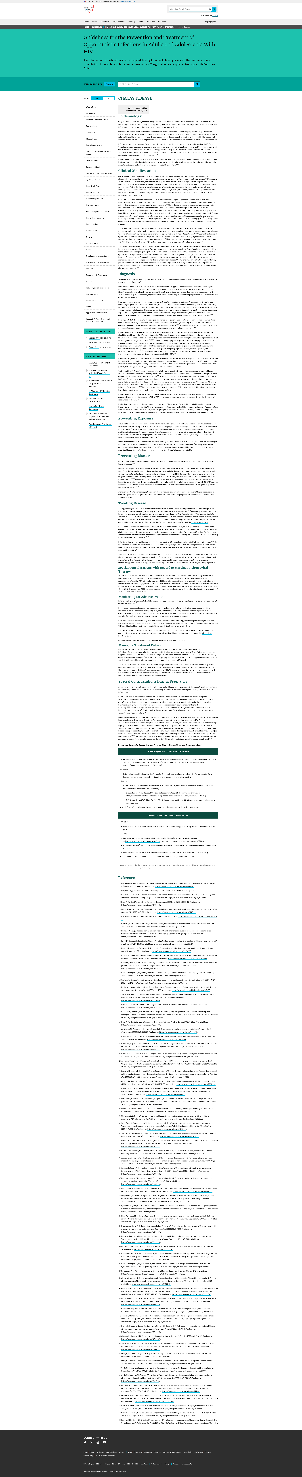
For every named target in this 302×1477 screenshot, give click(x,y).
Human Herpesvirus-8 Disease (98, 211)
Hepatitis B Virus (93, 186)
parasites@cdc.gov (158, 409)
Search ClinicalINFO (213, 9)
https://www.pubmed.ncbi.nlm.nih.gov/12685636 (140, 1232)
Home (86, 21)
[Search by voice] (210, 9)
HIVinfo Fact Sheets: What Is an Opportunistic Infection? (100, 383)
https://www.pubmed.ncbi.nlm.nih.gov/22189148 (140, 1242)
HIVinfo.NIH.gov (89, 1464)
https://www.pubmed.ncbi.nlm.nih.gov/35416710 (140, 1304)
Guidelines (105, 21)
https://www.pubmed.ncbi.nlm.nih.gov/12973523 (140, 936)
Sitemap (208, 1452)
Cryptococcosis (92, 160)
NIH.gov (107, 1464)
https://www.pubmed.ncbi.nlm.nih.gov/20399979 (140, 905)
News (141, 21)
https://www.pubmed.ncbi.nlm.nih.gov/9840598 (170, 1077)
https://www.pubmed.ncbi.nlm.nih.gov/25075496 (154, 1401)
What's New (91, 107)
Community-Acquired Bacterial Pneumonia (98, 152)
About (94, 21)
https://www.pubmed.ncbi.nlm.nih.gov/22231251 (196, 1084)
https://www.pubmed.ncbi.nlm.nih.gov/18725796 (166, 975)
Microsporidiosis (92, 243)
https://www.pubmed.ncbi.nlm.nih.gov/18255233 (187, 958)
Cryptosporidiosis (93, 167)
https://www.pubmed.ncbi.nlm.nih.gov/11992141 (153, 1249)
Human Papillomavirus (95, 218)
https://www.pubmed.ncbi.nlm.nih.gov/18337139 (140, 1174)
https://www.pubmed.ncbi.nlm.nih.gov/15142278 (140, 1007)
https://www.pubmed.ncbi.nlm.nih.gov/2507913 (140, 1381)
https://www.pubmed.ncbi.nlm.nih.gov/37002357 (140, 1339)
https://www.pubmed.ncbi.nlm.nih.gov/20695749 (175, 1416)
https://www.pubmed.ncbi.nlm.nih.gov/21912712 (143, 1067)
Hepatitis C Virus (92, 192)
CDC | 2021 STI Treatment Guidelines (99, 364)
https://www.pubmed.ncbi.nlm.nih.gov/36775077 (151, 1259)
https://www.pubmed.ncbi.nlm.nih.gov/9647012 (178, 1032)
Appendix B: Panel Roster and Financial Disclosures (98, 320)
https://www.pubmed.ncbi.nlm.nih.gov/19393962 (165, 1094)
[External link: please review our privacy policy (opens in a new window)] (91, 1443)
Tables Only (94, 347)
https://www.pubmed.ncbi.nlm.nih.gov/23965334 (182, 1408)
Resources (151, 21)
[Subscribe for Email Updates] (104, 1443)
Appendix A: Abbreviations (96, 313)
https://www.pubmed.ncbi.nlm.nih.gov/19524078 (140, 968)
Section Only (94, 338)
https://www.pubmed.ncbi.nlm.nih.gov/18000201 (190, 1266)
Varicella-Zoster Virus (94, 300)
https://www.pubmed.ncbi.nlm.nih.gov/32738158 (166, 1039)
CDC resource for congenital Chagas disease (188, 689)
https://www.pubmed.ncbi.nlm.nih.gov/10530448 (178, 1056)
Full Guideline (95, 342)
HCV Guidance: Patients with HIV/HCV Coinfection (99, 371)
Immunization (92, 224)
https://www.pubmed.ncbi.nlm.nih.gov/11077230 (169, 1201)
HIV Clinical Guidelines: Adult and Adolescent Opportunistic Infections (139, 27)
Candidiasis (90, 132)
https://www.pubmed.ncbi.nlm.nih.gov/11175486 (140, 1025)
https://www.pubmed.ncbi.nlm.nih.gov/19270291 (140, 1146)
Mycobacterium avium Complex (98, 256)
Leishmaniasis (92, 230)
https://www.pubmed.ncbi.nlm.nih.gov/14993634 (151, 1321)
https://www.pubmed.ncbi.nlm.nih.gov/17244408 (140, 1000)
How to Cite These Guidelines (96, 407)
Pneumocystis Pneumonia (96, 275)
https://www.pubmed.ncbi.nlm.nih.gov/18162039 (179, 1136)
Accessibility (187, 1452)
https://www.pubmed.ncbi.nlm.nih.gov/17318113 (166, 983)
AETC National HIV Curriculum (96, 400)
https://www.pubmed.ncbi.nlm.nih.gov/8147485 (191, 990)
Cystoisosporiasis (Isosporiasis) (99, 173)
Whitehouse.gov (156, 1464)
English (210, 21)
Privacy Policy (88, 1456)
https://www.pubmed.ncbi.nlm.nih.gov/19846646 (140, 1184)
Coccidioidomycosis (94, 145)
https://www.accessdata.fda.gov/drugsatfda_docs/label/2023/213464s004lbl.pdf (185, 1311)
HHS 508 (130, 1464)
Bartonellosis (91, 126)
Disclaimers (199, 1452)
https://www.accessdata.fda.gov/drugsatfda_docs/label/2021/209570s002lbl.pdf (153, 1274)
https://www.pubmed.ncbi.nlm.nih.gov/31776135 (171, 951)
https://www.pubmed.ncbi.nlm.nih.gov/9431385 (143, 1104)
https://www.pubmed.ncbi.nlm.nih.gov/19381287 (192, 1191)
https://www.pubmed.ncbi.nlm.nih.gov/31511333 (183, 1119)
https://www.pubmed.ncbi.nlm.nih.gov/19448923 (140, 1349)
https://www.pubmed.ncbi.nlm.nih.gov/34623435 (176, 1111)
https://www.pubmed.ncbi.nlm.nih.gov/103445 (150, 1222)
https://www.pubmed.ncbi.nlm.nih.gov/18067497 (185, 1153)
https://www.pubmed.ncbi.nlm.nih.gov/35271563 (191, 1294)
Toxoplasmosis (92, 294)
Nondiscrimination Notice (172, 1452)
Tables (89, 306)
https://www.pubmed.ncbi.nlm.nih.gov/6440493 (181, 1391)
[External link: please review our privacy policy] (85, 1443)
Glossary (131, 21)
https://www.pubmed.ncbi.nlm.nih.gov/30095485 (174, 886)
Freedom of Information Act (182, 1464)
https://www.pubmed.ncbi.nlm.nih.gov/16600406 (187, 898)
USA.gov (167, 1464)
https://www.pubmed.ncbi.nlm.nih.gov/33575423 (140, 1049)
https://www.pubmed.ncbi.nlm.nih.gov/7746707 (182, 1363)
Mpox (88, 249)
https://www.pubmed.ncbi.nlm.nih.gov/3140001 (187, 1371)
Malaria (89, 237)
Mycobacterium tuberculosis (97, 262)
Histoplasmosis (92, 205)
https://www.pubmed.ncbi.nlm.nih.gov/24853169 (151, 1284)
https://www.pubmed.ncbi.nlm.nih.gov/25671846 (176, 912)
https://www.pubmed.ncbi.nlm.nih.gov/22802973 (140, 1211)
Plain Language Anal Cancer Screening (100, 425)
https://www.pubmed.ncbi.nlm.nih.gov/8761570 (166, 1164)
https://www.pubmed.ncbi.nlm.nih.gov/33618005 (140, 1332)
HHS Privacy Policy (141, 1464)
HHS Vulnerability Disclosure (105, 1456)
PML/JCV (89, 268)
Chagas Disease (92, 139)
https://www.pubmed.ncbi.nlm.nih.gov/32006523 (173, 944)
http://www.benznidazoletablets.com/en (168, 526)
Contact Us (162, 21)
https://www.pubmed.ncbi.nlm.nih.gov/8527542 (151, 1356)
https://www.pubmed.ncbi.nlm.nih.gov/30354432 (143, 1017)
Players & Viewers (118, 1464)
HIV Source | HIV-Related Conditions (99, 392)
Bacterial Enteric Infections (97, 119)
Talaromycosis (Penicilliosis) (97, 288)
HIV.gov (215, 16)
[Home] (89, 9)
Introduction (91, 113)
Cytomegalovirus (93, 179)
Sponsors (157, 1452)
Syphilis (89, 281)
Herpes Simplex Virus (94, 199)
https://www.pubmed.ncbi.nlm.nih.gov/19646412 (167, 926)
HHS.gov (99, 1464)
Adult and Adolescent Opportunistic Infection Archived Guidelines (99, 416)
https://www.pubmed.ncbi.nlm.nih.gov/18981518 (166, 1129)
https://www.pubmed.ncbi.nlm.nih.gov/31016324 (197, 1423)
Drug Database (119, 21)
